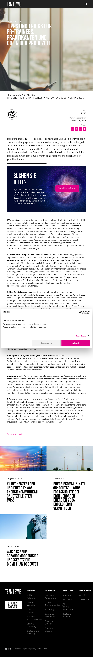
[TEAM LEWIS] (13, 4)
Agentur (67, 595)
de (9, 649)
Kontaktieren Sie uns (67, 188)
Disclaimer (19, 649)
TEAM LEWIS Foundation (68, 607)
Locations (67, 600)
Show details (81, 336)
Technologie (50, 609)
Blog (31, 95)
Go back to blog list (15, 435)
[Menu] (81, 4)
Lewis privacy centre (33, 649)
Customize (45, 343)
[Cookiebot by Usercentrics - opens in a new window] (80, 312)
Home (10, 95)
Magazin (82, 595)
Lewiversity (83, 600)
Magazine (21, 95)
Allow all (75, 343)
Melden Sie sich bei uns (12, 604)
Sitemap (46, 649)
